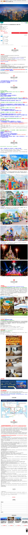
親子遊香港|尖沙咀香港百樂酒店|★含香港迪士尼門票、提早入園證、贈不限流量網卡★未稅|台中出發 (11, 522)
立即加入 (7, 1)
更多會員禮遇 (9, 1)
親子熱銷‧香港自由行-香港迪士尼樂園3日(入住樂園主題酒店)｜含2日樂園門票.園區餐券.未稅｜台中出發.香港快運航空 (3, 522)
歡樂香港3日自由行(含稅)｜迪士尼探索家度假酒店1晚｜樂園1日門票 (18, 522)
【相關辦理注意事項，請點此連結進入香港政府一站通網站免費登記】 (12, 393)
